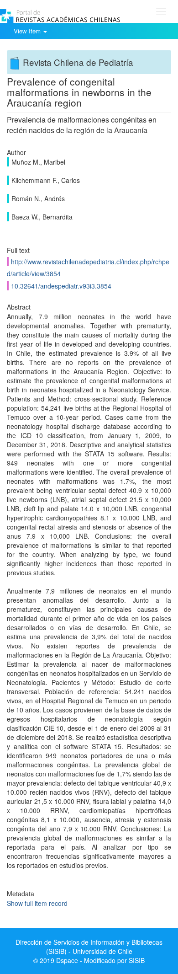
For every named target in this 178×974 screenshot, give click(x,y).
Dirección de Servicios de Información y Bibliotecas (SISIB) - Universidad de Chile (89, 946)
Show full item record (37, 903)
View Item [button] (28, 31)
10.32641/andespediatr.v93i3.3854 (61, 285)
